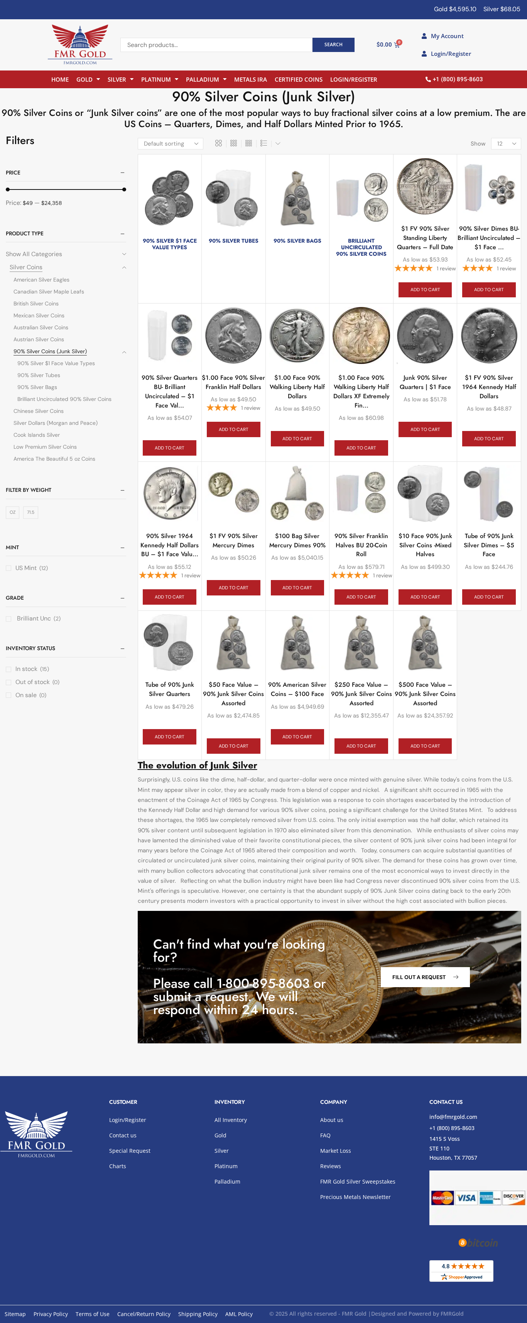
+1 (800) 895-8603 (452, 1128)
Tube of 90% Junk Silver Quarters (169, 689)
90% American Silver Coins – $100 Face (297, 689)
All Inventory (231, 1119)
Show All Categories (34, 254)
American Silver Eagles (41, 279)
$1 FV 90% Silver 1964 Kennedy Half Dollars (489, 387)
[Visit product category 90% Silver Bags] (297, 198)
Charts (117, 1166)
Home (60, 79)
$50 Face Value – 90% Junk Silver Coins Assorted (233, 694)
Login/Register (353, 79)
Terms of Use (93, 1314)
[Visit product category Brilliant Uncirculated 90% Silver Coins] (361, 198)
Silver (117, 79)
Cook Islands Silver (37, 434)
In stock (32, 669)
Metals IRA (250, 79)
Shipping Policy (198, 1314)
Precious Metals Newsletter (355, 1197)
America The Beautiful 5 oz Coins (54, 458)
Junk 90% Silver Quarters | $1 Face (425, 382)
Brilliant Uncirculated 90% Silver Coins (64, 399)
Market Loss (335, 1150)
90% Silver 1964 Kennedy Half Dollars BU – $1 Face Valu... (169, 545)
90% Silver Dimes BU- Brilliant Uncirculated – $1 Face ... (489, 238)
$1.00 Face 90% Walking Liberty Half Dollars (297, 387)
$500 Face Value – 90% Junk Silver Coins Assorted (425, 694)
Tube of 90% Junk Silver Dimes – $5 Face (489, 545)
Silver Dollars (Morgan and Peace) (56, 422)
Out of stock (37, 682)
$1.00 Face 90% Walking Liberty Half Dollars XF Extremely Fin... (361, 391)
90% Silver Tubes (38, 375)
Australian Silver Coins (41, 327)
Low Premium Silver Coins (45, 446)
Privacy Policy (51, 1314)
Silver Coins (26, 267)
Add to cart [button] (425, 290)
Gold (84, 79)
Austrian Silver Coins (39, 339)
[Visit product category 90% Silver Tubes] (233, 198)
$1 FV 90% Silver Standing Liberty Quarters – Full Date (425, 238)
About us (331, 1119)
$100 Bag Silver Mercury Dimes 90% (297, 541)
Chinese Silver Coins (39, 410)
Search (333, 44)
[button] (425, 977)
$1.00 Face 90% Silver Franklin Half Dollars (233, 382)
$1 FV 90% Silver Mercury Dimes (233, 541)
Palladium (202, 79)
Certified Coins (299, 79)
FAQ (325, 1135)
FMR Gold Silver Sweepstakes (357, 1181)
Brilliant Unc (33, 618)
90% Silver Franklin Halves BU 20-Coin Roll (361, 545)
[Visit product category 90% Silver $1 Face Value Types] (170, 198)
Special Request (129, 1150)
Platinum (156, 79)
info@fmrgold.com (453, 1116)
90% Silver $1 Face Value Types (56, 363)
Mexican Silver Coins (39, 315)
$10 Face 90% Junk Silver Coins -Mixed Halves (425, 545)
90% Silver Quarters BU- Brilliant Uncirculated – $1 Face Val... (170, 391)
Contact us (123, 1135)
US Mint (26, 568)
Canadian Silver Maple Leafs (49, 291)
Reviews (330, 1166)
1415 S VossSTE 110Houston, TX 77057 (453, 1148)
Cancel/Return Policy (144, 1314)
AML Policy (239, 1314)
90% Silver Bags (37, 387)
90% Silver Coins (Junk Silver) (50, 351)
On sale (30, 695)
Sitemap (15, 1314)
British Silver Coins (36, 303)
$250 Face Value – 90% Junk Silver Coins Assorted (361, 694)
